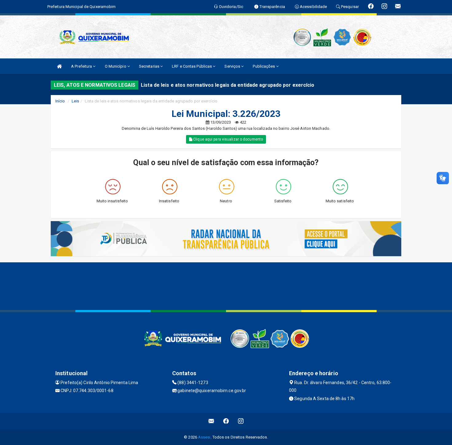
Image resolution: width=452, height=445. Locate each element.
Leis (75, 101)
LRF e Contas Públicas (192, 66)
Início (60, 101)
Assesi (204, 437)
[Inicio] (59, 66)
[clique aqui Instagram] (241, 421)
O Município (116, 66)
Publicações (264, 66)
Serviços (232, 66)
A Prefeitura (82, 66)
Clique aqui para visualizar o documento (227, 139)
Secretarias (149, 66)
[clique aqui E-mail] (211, 421)
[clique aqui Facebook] (226, 421)
